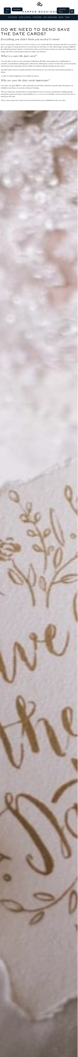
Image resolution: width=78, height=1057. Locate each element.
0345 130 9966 (62, 11)
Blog (61, 17)
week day (40, 94)
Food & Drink (25, 17)
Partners (37, 17)
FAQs (67, 17)
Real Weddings (50, 17)
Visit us (7, 11)
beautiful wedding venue (31, 44)
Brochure (17, 9)
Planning (12, 17)
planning (47, 92)
